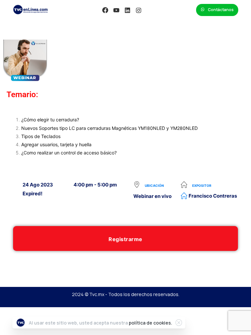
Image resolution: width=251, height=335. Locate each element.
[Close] (179, 322)
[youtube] (116, 10)
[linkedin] (127, 10)
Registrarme (125, 239)
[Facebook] (105, 10)
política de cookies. (150, 323)
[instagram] (138, 10)
